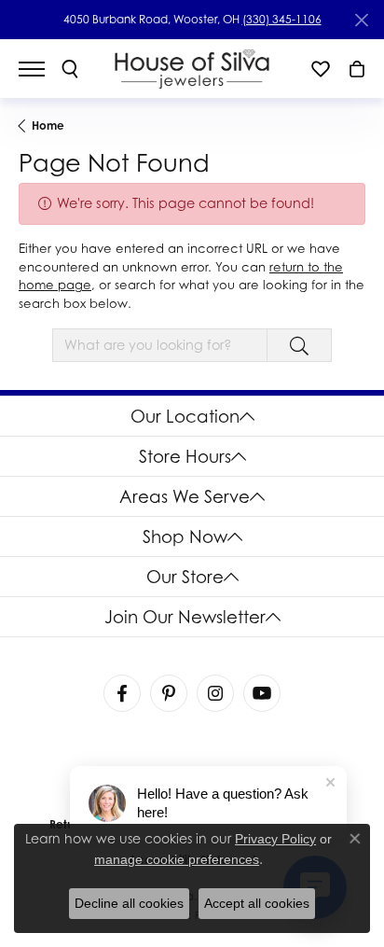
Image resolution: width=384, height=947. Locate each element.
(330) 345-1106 (282, 19)
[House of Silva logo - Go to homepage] (192, 68)
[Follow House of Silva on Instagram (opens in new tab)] (215, 693)
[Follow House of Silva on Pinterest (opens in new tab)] (168, 693)
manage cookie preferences (176, 859)
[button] (70, 69)
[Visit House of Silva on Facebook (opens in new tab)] (122, 693)
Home (48, 125)
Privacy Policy (275, 838)
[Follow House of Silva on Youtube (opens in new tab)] (262, 693)
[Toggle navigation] (41, 69)
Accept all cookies (256, 903)
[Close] (361, 20)
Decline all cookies (129, 903)
